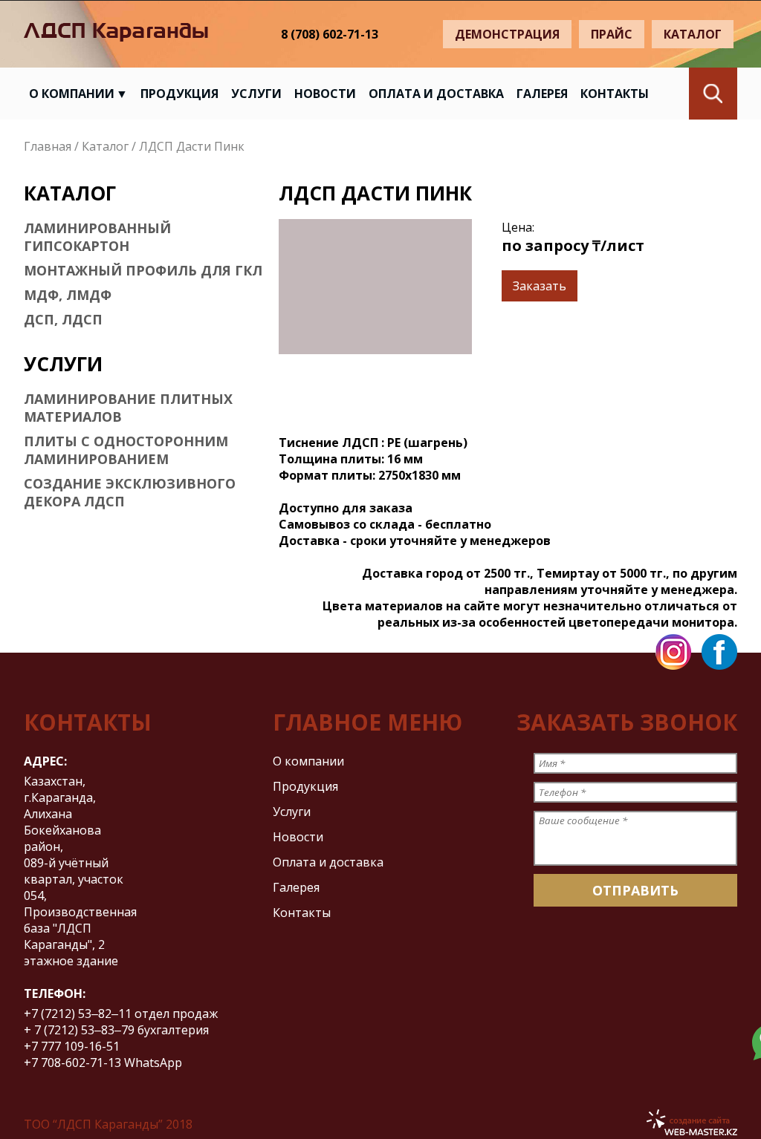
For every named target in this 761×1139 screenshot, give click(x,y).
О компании (71, 93)
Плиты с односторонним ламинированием (126, 450)
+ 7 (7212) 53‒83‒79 (79, 1030)
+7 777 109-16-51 (73, 1046)
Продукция (179, 93)
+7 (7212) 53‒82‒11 (78, 1013)
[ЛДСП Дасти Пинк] (375, 286)
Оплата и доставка (436, 93)
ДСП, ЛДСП (63, 319)
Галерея (542, 93)
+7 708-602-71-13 (72, 1062)
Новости (325, 93)
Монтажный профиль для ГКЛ (143, 270)
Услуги (256, 93)
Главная (47, 146)
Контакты (614, 93)
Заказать (539, 286)
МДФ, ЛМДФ (67, 295)
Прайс (611, 34)
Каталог (693, 34)
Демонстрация (507, 34)
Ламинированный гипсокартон (97, 237)
